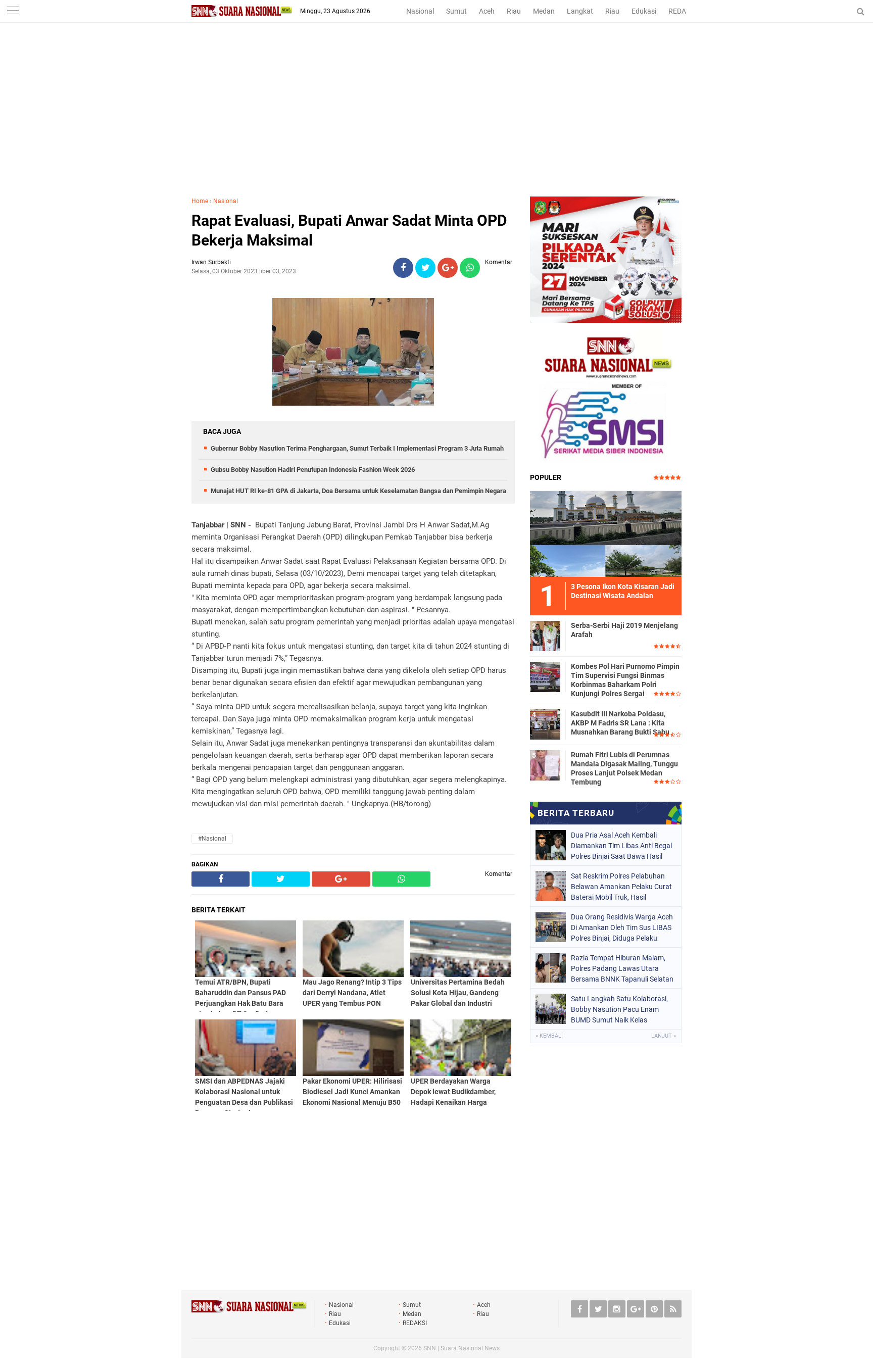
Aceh (487, 11)
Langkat (580, 11)
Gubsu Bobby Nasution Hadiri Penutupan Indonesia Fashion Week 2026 (313, 469)
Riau (514, 11)
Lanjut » (663, 1036)
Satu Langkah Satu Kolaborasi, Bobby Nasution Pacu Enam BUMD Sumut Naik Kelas (619, 1009)
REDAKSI (682, 11)
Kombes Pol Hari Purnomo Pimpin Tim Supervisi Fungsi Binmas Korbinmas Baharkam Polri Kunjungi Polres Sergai (625, 680)
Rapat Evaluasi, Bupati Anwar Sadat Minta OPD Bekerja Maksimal (349, 230)
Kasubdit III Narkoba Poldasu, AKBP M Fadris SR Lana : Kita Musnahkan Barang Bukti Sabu (620, 723)
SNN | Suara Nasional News (461, 1348)
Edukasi (644, 11)
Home (199, 201)
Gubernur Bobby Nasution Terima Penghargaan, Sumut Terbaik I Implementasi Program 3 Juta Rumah (357, 448)
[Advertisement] (436, 120)
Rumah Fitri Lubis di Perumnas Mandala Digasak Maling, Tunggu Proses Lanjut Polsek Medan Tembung (624, 769)
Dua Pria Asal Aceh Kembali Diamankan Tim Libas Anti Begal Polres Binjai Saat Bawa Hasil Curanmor (621, 845)
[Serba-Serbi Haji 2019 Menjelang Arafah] (545, 634)
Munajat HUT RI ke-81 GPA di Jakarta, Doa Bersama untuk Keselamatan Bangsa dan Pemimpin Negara (358, 491)
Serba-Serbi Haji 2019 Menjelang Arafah (624, 630)
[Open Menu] (12, 11)
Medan (544, 11)
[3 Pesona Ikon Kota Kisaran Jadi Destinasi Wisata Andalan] (606, 532)
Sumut (456, 11)
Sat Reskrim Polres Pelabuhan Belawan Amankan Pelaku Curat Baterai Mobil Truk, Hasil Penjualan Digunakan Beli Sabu (621, 886)
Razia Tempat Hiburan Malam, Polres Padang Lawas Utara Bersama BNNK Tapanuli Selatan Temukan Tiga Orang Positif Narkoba (622, 968)
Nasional (420, 11)
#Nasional (212, 838)
